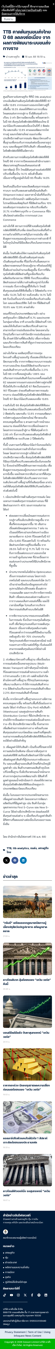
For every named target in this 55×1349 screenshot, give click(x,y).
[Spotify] (38, 1295)
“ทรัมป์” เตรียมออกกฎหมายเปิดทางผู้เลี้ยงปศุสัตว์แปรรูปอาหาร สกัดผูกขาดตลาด (25, 927)
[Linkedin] (45, 1295)
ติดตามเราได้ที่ (11, 1288)
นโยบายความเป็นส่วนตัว (28, 10)
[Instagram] (18, 1295)
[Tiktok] (4, 1295)
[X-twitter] (25, 1295)
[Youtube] (11, 1295)
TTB (9, 848)
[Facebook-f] (32, 1295)
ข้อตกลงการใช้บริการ (13, 13)
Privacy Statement (15, 1332)
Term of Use (35, 1332)
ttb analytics (21, 848)
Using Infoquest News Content (32, 1334)
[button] (6, 860)
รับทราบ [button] (8, 19)
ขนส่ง (33, 848)
